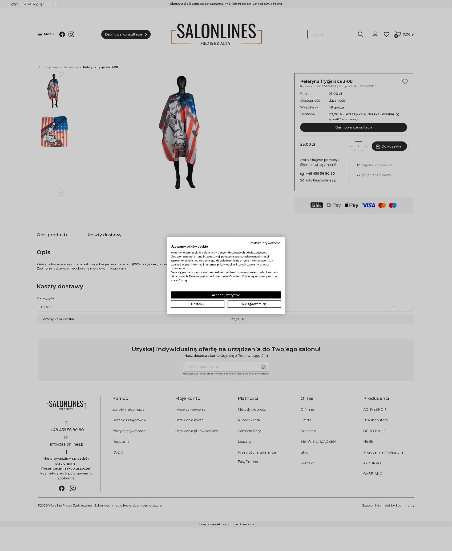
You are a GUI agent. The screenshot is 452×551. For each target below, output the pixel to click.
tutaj (184, 280)
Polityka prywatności (265, 243)
